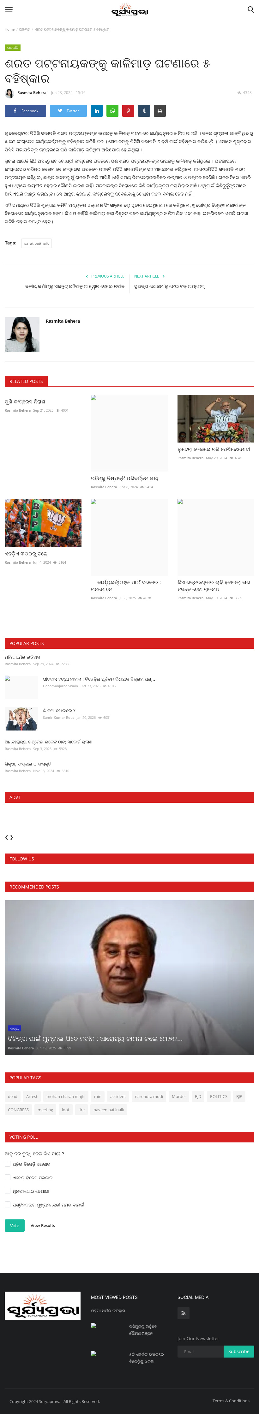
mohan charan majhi (65, 1096)
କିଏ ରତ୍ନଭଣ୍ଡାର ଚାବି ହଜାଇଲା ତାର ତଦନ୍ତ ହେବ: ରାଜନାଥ (214, 585)
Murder (179, 1096)
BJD (198, 1096)
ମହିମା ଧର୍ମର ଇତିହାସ (22, 657)
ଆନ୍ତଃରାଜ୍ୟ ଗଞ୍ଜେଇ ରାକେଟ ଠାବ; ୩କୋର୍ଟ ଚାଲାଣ (49, 741)
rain (97, 1096)
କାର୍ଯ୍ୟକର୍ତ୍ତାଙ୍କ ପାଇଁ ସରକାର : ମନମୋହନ (126, 585)
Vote (14, 1226)
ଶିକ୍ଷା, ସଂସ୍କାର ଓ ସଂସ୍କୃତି (28, 763)
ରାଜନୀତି (24, 29)
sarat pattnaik (36, 243)
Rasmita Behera (31, 92)
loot (65, 1109)
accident (118, 1096)
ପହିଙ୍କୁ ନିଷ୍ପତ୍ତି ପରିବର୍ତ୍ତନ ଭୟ (124, 478)
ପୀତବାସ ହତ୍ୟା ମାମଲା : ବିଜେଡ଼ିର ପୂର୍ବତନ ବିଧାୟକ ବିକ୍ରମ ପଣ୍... (99, 679)
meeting (45, 1109)
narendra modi (149, 1096)
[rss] (184, 1313)
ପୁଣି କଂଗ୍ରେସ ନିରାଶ (25, 401)
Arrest (32, 1096)
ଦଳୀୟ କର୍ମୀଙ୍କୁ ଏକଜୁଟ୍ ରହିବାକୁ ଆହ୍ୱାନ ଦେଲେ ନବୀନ (74, 286)
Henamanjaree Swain (60, 686)
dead (12, 1096)
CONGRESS (18, 1109)
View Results (43, 1225)
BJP (239, 1096)
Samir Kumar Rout (58, 717)
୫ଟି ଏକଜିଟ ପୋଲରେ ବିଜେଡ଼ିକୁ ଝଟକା (146, 1358)
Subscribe (239, 1351)
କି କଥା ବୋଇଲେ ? (59, 710)
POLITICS (218, 1096)
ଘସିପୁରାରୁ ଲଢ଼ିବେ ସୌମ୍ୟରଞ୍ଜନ (143, 1330)
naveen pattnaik (108, 1109)
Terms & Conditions (231, 1401)
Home (10, 29)
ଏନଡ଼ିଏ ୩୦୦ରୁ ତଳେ (26, 553)
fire (81, 1109)
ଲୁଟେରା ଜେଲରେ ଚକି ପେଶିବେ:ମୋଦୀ (214, 449)
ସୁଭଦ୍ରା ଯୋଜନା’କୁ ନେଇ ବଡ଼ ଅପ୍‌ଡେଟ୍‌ (169, 286)
